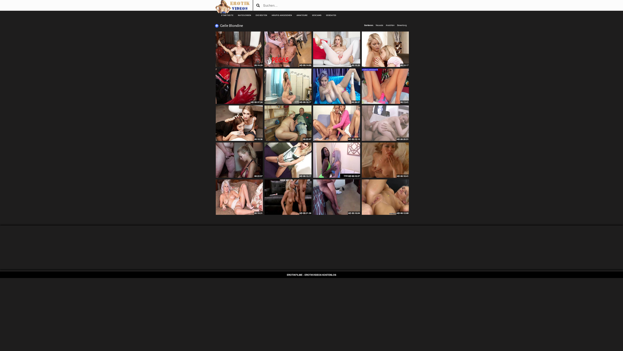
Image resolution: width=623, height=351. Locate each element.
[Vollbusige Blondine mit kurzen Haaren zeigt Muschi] (336, 86)
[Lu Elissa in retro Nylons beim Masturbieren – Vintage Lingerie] (239, 197)
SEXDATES (331, 15)
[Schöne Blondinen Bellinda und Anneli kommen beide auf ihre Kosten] (385, 49)
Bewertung (402, 25)
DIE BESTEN (261, 15)
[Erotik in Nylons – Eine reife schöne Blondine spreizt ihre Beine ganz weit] (239, 49)
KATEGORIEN (244, 15)
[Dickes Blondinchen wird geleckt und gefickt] (288, 123)
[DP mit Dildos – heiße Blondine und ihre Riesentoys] (385, 86)
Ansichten (390, 25)
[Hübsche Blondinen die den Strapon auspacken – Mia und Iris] (336, 123)
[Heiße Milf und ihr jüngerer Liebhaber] (239, 86)
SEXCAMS (317, 15)
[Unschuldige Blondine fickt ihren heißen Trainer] (385, 197)
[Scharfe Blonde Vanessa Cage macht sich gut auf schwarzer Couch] (288, 197)
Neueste (379, 25)
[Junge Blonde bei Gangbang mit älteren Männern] (239, 160)
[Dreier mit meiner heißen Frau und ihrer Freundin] (239, 123)
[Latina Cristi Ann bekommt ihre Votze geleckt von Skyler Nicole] (336, 160)
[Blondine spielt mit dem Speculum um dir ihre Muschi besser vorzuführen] (288, 86)
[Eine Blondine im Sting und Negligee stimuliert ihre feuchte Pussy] (288, 160)
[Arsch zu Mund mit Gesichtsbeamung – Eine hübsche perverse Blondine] (385, 160)
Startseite (227, 15)
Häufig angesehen (282, 15)
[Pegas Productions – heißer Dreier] (288, 49)
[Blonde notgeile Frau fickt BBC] (336, 197)
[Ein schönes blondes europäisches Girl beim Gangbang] (385, 123)
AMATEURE (302, 15)
